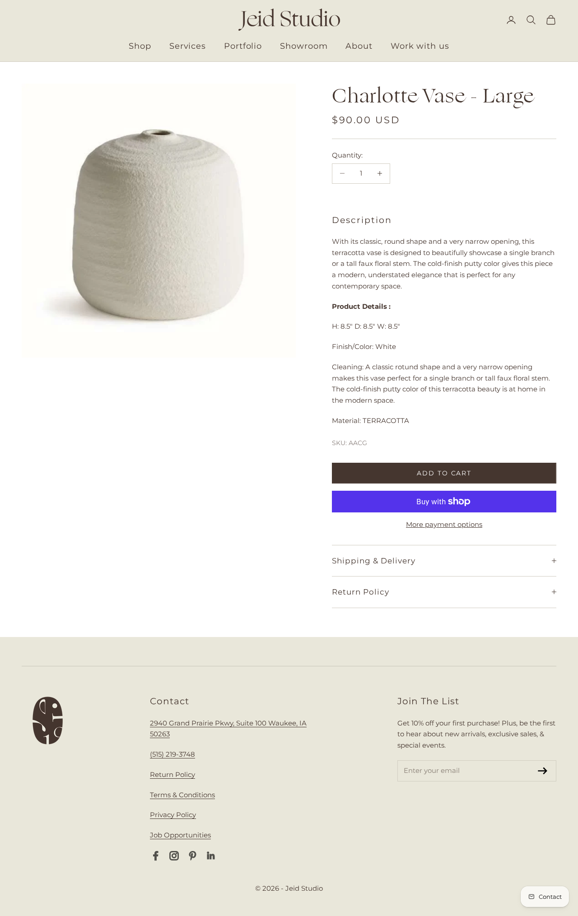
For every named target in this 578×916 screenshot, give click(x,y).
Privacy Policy (173, 814)
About (359, 46)
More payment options (444, 524)
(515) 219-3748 (172, 754)
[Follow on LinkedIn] (211, 855)
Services (187, 46)
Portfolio (243, 46)
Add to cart (444, 473)
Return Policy (172, 774)
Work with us (420, 46)
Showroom (303, 46)
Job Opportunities (180, 835)
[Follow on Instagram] (174, 855)
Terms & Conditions (182, 794)
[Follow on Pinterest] (192, 855)
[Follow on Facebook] (155, 855)
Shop (140, 46)
